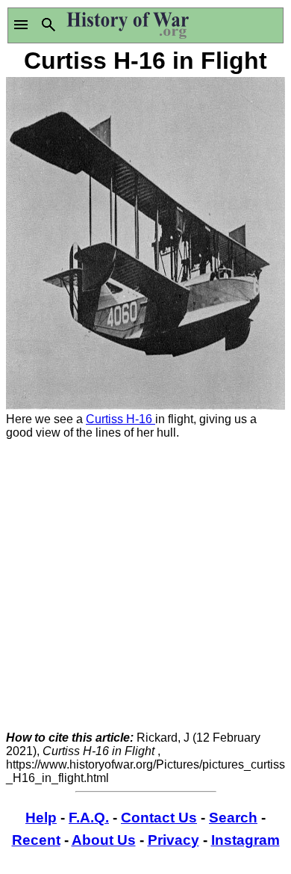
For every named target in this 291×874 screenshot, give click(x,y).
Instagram (245, 840)
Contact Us (159, 817)
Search (233, 817)
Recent (36, 840)
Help (41, 817)
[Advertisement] (145, 585)
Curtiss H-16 (120, 419)
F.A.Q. (89, 817)
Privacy (173, 840)
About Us (104, 840)
